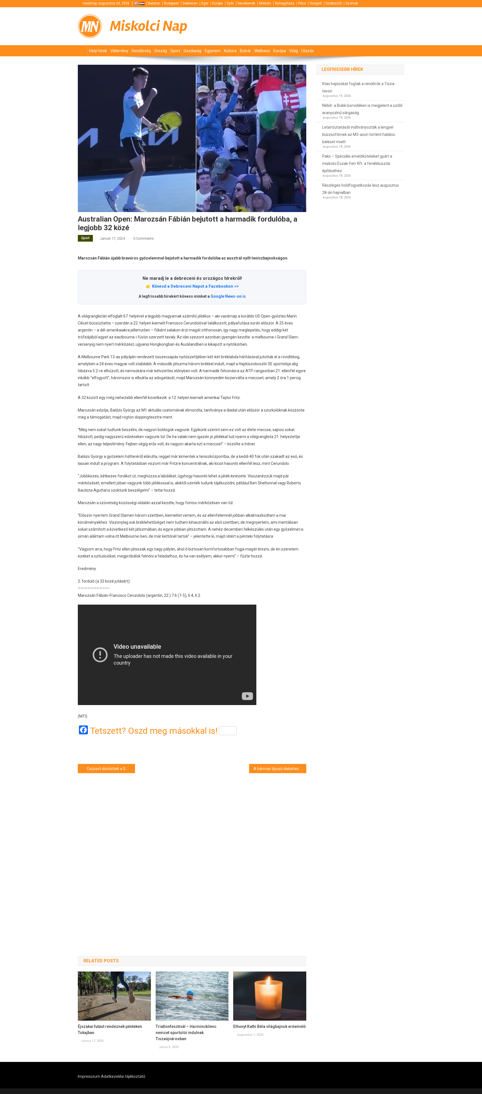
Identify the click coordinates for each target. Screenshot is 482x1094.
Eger (204, 3)
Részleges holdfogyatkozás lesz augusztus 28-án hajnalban (360, 189)
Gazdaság (192, 51)
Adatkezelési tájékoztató (123, 1076)
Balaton (154, 3)
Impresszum (89, 1076)
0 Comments (143, 238)
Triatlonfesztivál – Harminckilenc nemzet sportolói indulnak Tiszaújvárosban (186, 1032)
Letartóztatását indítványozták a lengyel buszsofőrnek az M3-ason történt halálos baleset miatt (358, 134)
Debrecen (190, 3)
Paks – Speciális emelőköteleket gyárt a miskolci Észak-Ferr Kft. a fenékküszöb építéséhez (357, 163)
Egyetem (213, 51)
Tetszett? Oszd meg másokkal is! (154, 730)
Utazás (307, 51)
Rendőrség (141, 51)
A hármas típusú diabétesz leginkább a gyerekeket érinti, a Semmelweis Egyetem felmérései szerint (280, 768)
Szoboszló (334, 3)
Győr (230, 3)
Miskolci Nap (148, 26)
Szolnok (352, 3)
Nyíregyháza (284, 3)
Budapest (171, 3)
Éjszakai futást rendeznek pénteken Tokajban (110, 1029)
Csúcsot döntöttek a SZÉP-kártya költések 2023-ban (111, 768)
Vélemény (119, 51)
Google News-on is (228, 296)
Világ (293, 51)
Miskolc (265, 3)
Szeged (316, 3)
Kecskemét (246, 3)
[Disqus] (192, 855)
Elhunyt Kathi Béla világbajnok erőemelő (269, 1026)
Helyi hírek (98, 51)
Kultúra (230, 51)
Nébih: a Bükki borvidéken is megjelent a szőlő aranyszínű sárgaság (362, 109)
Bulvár (245, 51)
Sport (175, 51)
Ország (160, 51)
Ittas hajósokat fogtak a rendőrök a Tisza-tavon (359, 87)
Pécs (302, 3)
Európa (217, 3)
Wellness (262, 51)
